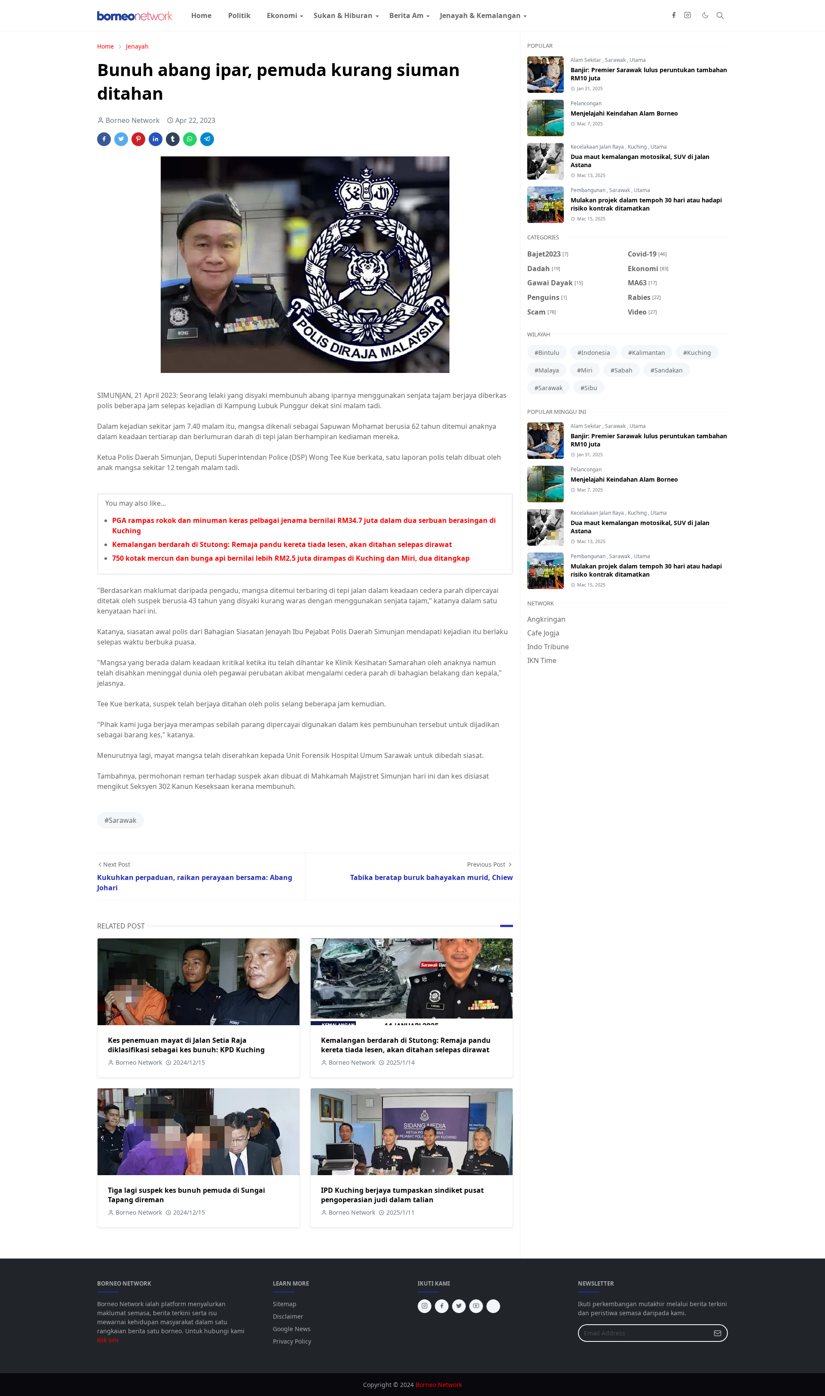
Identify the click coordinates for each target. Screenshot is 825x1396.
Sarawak (616, 60)
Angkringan (546, 619)
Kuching (638, 146)
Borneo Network (439, 1385)
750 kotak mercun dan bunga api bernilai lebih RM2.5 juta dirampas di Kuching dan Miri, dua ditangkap (291, 558)
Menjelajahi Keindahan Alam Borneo (624, 113)
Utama (637, 60)
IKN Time (541, 660)
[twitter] (459, 1306)
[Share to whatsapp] (190, 139)
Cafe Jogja (543, 633)
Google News (292, 1329)
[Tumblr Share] (173, 139)
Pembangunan (589, 190)
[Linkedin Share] (155, 139)
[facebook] (674, 15)
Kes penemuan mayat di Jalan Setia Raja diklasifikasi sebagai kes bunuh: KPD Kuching (186, 1045)
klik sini (108, 1340)
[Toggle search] (720, 15)
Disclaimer (288, 1316)
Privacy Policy (292, 1341)
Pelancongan (586, 103)
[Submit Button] (717, 1333)
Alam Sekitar (586, 60)
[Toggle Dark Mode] (705, 15)
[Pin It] (138, 139)
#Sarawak (120, 820)
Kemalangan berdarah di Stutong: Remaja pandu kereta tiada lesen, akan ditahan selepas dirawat (282, 544)
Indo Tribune (548, 646)
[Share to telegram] (207, 139)
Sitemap (284, 1304)
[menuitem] (201, 15)
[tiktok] (493, 1306)
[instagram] (687, 15)
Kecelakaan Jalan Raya (598, 146)
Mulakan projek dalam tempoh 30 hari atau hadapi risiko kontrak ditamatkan (646, 204)
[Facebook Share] (104, 139)
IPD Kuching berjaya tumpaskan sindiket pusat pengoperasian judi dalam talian (402, 1194)
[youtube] (476, 1306)
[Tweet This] (121, 139)
